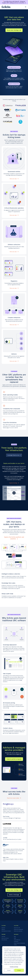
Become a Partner (5, 938)
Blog (15, 936)
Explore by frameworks (18, 929)
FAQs (15, 938)
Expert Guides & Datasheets (19, 943)
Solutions (3, 927)
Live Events (16, 941)
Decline (9, 970)
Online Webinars (17, 939)
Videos (15, 944)
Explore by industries (18, 931)
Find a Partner (4, 939)
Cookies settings (14, 966)
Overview (3, 936)
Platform (3, 929)
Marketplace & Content (6, 931)
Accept (19, 970)
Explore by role (17, 927)
